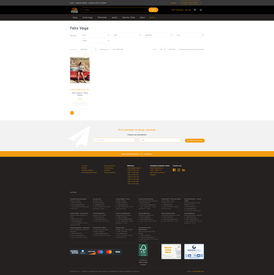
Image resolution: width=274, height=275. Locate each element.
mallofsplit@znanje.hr (101, 233)
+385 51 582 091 (133, 175)
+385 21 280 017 (99, 231)
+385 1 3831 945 (122, 231)
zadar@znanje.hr (77, 221)
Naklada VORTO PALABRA (97, 3)
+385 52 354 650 (133, 181)
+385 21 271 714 (167, 203)
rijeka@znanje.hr (123, 205)
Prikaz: (155, 49)
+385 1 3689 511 (155, 170)
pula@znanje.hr (99, 205)
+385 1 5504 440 (133, 172)
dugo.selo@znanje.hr (78, 235)
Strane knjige (88, 17)
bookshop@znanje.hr (78, 205)
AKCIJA (188, 10)
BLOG (72, 3)
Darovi (142, 17)
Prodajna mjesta (87, 170)
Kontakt (84, 168)
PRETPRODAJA (177, 10)
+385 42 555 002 (191, 206)
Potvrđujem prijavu (195, 140)
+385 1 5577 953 (133, 184)
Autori (152, 17)
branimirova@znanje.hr (148, 237)
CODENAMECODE (198, 271)
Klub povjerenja (109, 166)
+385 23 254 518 (133, 177)
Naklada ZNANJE (81, 3)
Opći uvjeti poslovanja (89, 172)
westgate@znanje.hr (147, 219)
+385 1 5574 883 (122, 217)
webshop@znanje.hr (134, 168)
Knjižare (174, 3)
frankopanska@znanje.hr (125, 219)
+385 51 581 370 (99, 217)
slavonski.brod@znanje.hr (148, 205)
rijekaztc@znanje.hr (101, 219)
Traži (153, 10)
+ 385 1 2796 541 (145, 235)
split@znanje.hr (168, 205)
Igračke (114, 17)
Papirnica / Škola (128, 17)
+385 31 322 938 (168, 217)
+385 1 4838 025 (76, 233)
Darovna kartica (109, 172)
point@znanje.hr (123, 233)
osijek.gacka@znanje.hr (170, 219)
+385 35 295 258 (133, 179)
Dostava (107, 170)
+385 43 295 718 (133, 170)
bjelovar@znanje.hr (192, 219)
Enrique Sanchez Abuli (78, 90)
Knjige (75, 17)
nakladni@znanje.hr (156, 168)
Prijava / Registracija (190, 3)
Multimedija (102, 17)
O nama (84, 166)
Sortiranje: (73, 49)
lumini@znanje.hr (191, 208)
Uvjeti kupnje (108, 168)
